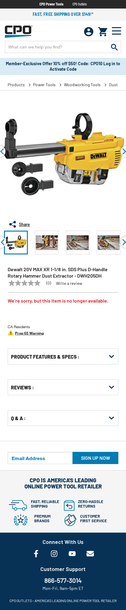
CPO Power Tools (51, 4)
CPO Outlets (79, 4)
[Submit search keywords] (114, 47)
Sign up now (95, 458)
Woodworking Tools (82, 84)
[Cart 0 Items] (102, 31)
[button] (16, 243)
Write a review (69, 283)
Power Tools (44, 84)
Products (16, 84)
